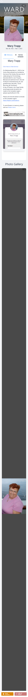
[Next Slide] (24, 496)
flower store (11, 107)
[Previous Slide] (3, 496)
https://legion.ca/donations (11, 100)
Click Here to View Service (10, 66)
